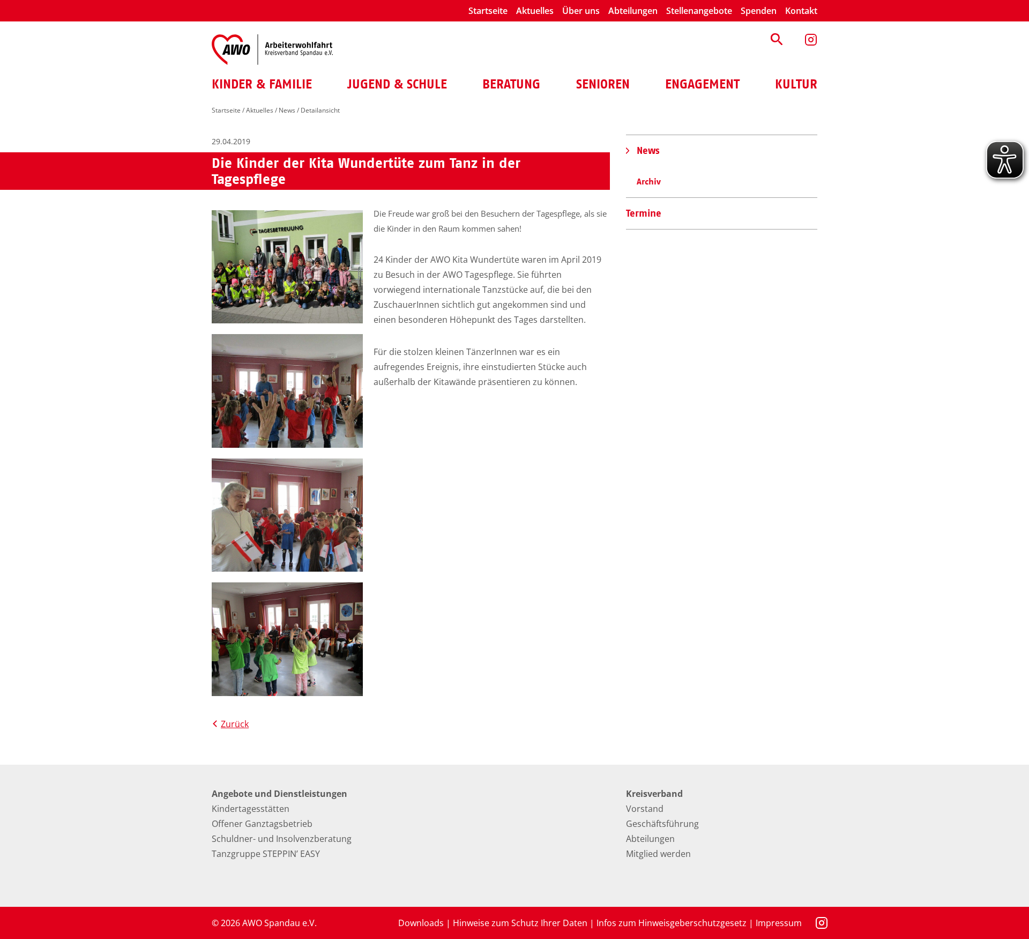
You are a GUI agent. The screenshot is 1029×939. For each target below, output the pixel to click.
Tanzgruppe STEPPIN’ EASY (266, 854)
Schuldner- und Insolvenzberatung (282, 839)
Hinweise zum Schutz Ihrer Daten (520, 923)
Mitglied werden (658, 854)
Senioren (603, 84)
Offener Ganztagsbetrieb (262, 824)
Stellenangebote (699, 11)
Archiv (649, 181)
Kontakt (801, 11)
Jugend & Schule (397, 84)
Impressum (779, 923)
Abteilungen (633, 11)
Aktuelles (535, 11)
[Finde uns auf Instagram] (810, 39)
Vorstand (644, 809)
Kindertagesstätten (250, 809)
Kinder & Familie (262, 84)
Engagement (702, 84)
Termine (643, 213)
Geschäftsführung (662, 824)
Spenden (759, 11)
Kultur (796, 84)
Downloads (421, 923)
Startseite (488, 11)
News (287, 110)
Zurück (235, 724)
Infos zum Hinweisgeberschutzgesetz (671, 923)
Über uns (581, 11)
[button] (776, 39)
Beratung (511, 84)
